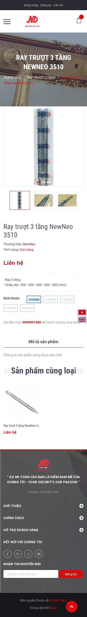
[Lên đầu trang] (71, 606)
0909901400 (32, 322)
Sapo (53, 608)
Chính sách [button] (13, 518)
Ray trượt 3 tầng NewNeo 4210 (23, 425)
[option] (43, 146)
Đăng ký (46, 5)
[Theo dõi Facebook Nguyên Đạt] (7, 554)
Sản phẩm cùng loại (43, 371)
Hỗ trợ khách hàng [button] (21, 530)
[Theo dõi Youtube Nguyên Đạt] (39, 554)
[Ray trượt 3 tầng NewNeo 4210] (21, 402)
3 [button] (48, 182)
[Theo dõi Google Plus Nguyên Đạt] (18, 554)
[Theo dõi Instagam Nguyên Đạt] (28, 554)
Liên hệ (58, 5)
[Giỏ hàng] (79, 20)
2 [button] (44, 182)
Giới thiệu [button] (12, 506)
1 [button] (39, 182)
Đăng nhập (31, 5)
